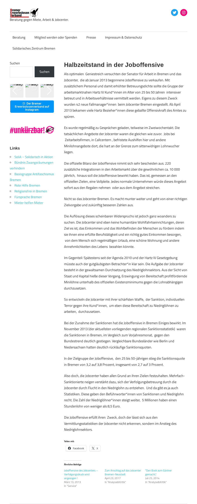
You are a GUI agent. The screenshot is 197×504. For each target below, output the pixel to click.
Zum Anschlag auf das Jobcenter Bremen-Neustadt (123, 472)
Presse (91, 37)
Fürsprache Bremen (28, 196)
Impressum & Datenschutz (123, 37)
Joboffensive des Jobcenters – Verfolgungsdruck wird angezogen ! (81, 474)
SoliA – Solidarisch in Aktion (33, 156)
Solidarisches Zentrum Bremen (34, 48)
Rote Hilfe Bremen (27, 185)
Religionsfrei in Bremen (30, 191)
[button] (28, 94)
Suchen (15, 63)
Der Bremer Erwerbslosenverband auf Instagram (32, 106)
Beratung (19, 37)
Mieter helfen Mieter (28, 202)
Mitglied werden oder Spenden (55, 37)
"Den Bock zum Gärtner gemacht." (158, 472)
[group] (32, 91)
